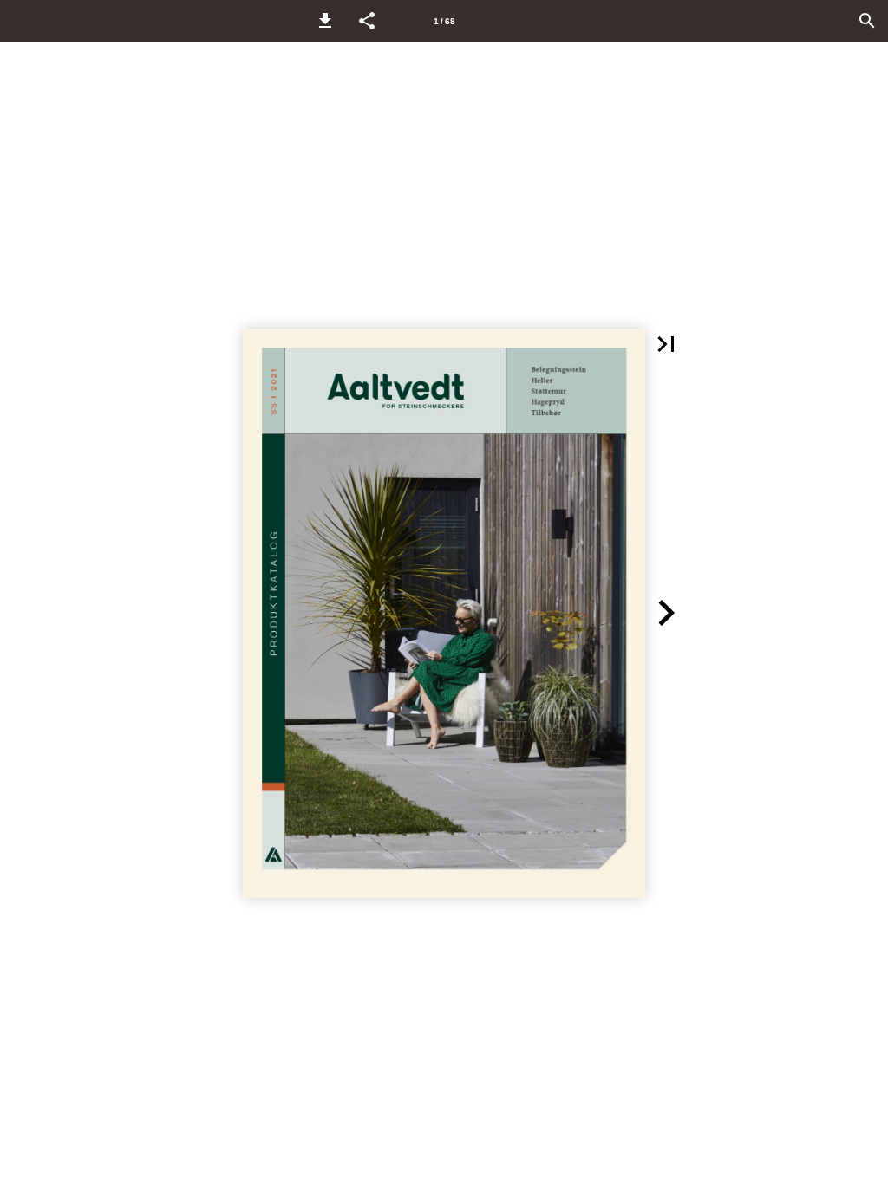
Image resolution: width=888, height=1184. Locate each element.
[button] (325, 21)
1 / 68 (444, 21)
